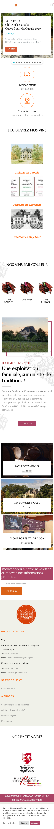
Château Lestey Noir (27, 236)
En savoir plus (9, 823)
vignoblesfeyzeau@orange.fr (20, 657)
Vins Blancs (45, 300)
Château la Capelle (27, 172)
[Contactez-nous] (27, 100)
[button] (51, 4)
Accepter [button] (34, 823)
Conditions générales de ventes (15, 704)
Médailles (27, 470)
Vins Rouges (8, 300)
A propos (27, 507)
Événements (27, 542)
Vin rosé (27, 299)
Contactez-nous (27, 111)
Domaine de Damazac (27, 204)
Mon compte (6, 721)
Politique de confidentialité (13, 710)
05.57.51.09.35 (12, 653)
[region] (27, 38)
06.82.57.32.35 (12, 668)
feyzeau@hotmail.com (17, 672)
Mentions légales (8, 715)
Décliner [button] (24, 823)
